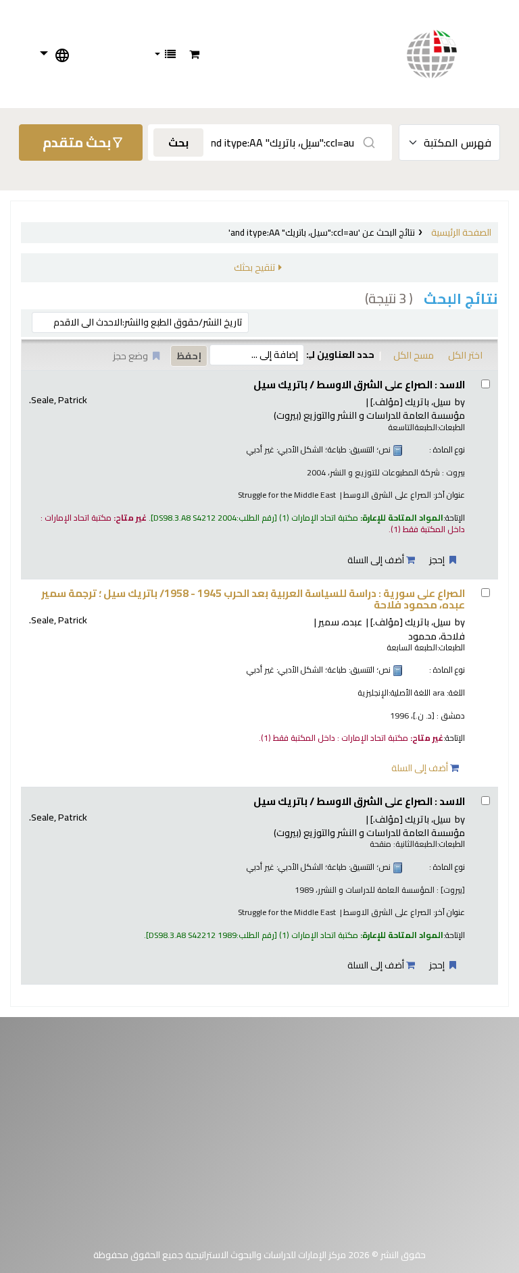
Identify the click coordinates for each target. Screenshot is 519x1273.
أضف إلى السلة (376, 560)
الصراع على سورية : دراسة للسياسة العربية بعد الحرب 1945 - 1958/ (253, 599)
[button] (194, 54)
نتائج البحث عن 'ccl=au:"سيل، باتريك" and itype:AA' (321, 232)
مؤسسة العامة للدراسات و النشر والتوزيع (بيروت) (369, 415)
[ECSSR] (445, 54)
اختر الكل (465, 355)
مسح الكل (413, 355)
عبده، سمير (340, 622)
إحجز (438, 560)
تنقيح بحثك (254, 267)
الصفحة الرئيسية (461, 232)
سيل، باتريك (410, 401)
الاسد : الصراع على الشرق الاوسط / (359, 384)
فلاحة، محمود (436, 636)
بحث (178, 142)
